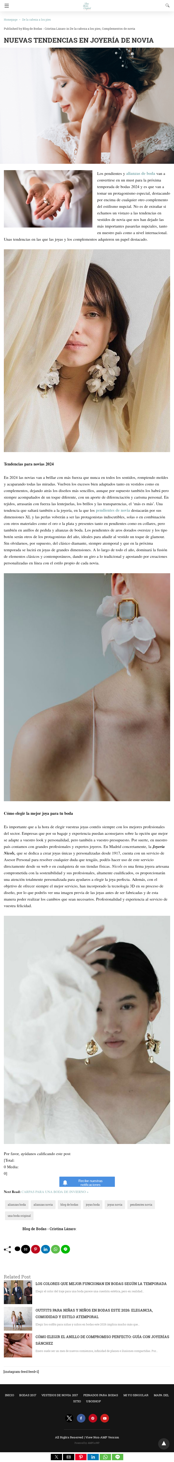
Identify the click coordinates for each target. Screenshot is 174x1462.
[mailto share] (25, 1249)
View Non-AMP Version (102, 1437)
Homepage (10, 19)
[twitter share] (17, 1248)
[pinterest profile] (93, 1418)
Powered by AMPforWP (87, 1443)
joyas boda (93, 1204)
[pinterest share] (35, 1249)
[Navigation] (5, 5)
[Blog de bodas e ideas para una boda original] (87, 4)
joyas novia (114, 1204)
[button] (56, 1457)
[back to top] (163, 1444)
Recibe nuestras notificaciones (90, 1183)
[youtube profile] (104, 1418)
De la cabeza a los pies (36, 19)
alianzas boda (17, 1204)
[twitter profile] (69, 1418)
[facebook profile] (81, 1418)
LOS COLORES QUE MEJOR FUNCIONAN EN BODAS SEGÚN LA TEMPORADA (101, 1283)
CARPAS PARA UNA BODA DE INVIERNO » (55, 1191)
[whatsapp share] (55, 1249)
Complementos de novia (118, 29)
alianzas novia (43, 1204)
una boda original (19, 1215)
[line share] (65, 1249)
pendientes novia (141, 1204)
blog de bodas (69, 1204)
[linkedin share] (45, 1249)
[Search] (166, 5)
